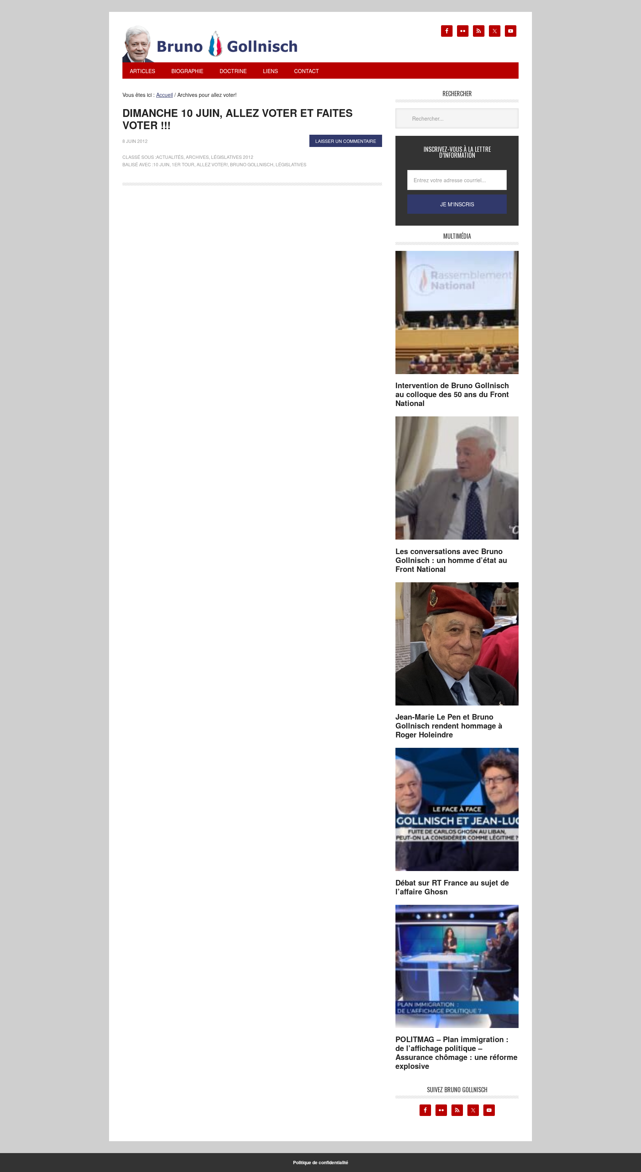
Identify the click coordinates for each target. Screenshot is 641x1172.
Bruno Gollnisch (251, 164)
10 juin (161, 164)
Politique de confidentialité (320, 1162)
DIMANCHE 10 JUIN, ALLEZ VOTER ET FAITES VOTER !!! (237, 119)
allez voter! (212, 164)
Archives (197, 157)
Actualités (170, 157)
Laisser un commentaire (345, 141)
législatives (291, 164)
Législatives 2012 (232, 157)
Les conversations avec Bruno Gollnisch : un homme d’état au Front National (451, 560)
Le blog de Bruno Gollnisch (218, 43)
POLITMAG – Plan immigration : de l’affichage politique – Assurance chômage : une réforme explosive (456, 1052)
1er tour (183, 164)
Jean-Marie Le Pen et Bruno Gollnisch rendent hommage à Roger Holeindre (448, 725)
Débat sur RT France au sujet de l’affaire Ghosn (452, 887)
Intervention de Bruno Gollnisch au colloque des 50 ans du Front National (452, 394)
